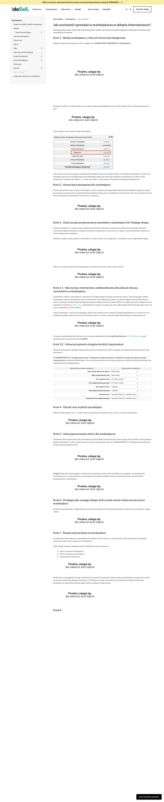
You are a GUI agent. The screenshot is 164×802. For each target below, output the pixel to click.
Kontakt (106, 9)
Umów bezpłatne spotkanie (149, 797)
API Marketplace (133, 336)
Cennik (78, 9)
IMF (81, 179)
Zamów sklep (142, 9)
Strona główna (58, 19)
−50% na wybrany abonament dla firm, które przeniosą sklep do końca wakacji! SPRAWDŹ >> (81, 2)
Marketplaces (70, 19)
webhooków (77, 305)
